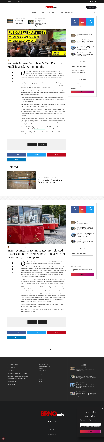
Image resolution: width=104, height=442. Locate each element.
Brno (42, 12)
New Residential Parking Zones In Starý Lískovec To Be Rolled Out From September (40, 23)
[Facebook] (88, 1)
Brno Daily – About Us (44, 366)
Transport (19, 247)
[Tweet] (12, 75)
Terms (40, 381)
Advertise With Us (43, 364)
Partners (41, 377)
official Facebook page (39, 128)
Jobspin (83, 66)
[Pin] (12, 78)
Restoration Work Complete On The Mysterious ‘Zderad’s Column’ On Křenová (85, 48)
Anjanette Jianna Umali (14, 59)
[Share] (12, 72)
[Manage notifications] (3, 438)
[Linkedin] (55, 421)
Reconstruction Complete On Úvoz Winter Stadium (20, 22)
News (18, 18)
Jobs (62, 12)
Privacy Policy (11, 384)
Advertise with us (11, 381)
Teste (40, 383)
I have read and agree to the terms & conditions (91, 427)
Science (57, 12)
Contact (41, 368)
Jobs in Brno (42, 374)
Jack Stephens (12, 247)
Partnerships (68, 12)
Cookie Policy (42, 370)
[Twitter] (90, 1)
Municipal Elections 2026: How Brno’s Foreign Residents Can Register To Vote (85, 54)
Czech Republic (34, 12)
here (50, 132)
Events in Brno (23, 59)
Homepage (41, 372)
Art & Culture (50, 12)
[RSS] (92, 12)
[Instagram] (93, 1)
